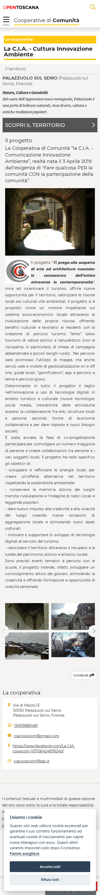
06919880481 (26, 725)
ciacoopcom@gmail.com (36, 736)
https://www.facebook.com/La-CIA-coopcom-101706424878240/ (44, 748)
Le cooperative (19, 39)
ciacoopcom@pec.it (31, 761)
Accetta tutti (50, 867)
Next (94, 631)
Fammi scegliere (24, 853)
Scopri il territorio (35, 125)
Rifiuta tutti (50, 879)
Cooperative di (46, 20)
